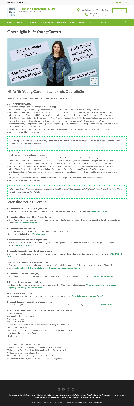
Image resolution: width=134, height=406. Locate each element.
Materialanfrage (85, 395)
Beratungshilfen (96, 395)
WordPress (98, 403)
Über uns (92, 22)
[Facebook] (117, 3)
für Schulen (32, 22)
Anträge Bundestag (40, 397)
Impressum (11, 2)
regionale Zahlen (73, 395)
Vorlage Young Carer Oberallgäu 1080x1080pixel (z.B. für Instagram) (35, 347)
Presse (81, 22)
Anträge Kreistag (65, 397)
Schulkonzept (30, 395)
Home (9, 22)
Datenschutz (21, 2)
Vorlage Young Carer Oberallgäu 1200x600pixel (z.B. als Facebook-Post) (36, 350)
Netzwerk (122, 395)
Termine (105, 395)
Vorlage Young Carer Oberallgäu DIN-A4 (24, 353)
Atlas (72, 22)
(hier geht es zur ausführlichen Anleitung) (24, 132)
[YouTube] (126, 3)
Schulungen (64, 395)
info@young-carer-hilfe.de (99, 16)
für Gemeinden (47, 22)
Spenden (119, 11)
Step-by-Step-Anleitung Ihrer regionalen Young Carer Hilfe (31, 356)
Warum (19, 22)
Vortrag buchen (113, 395)
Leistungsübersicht (19, 395)
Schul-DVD (32, 358)
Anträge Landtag (53, 397)
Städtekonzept (41, 395)
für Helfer (61, 22)
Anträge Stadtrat (76, 397)
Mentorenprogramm (53, 395)
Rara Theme (78, 403)
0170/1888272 (95, 14)
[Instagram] (123, 3)
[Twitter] (120, 3)
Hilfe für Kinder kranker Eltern (37, 8)
